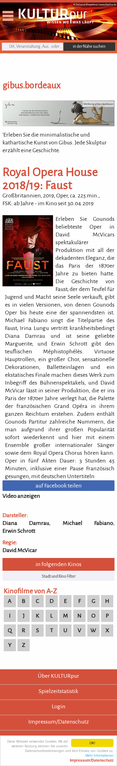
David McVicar (19, 550)
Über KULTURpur (58, 676)
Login (59, 706)
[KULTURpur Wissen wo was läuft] (56, 21)
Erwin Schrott (18, 531)
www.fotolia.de (107, 4)
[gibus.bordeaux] (58, 124)
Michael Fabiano (88, 523)
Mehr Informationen (92, 757)
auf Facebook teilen (59, 485)
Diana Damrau (25, 523)
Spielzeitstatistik (58, 691)
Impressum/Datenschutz (58, 722)
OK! (92, 742)
